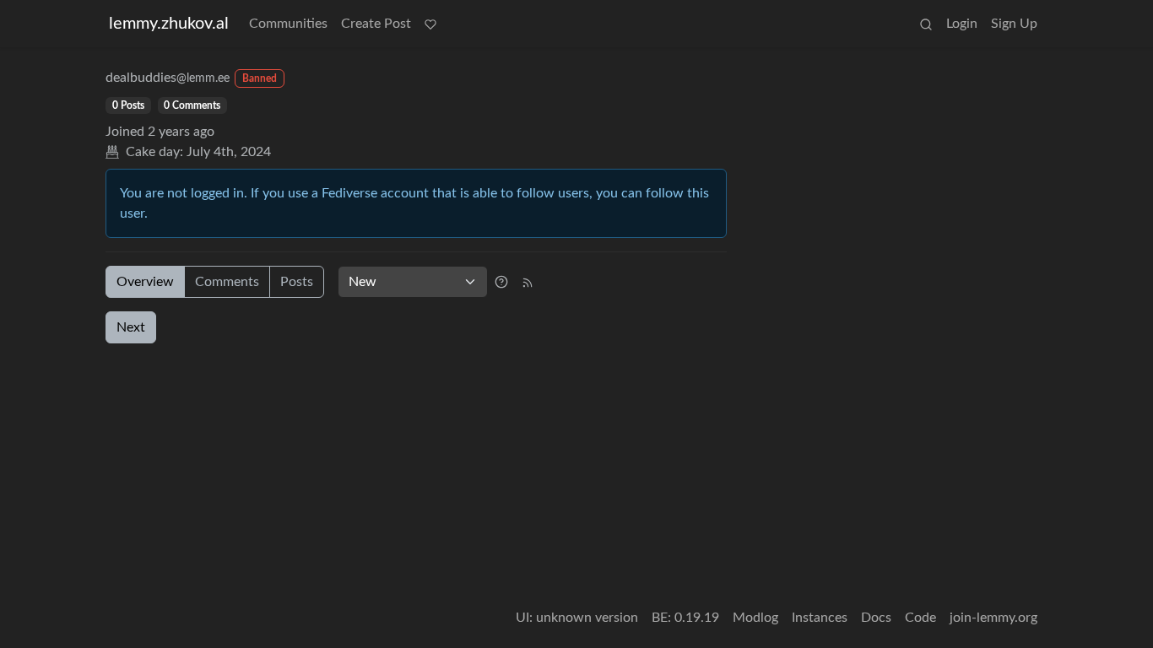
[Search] (925, 23)
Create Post (376, 23)
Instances (819, 617)
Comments (227, 282)
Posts (296, 282)
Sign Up (1014, 23)
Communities (288, 23)
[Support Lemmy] (430, 23)
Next (130, 327)
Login (961, 23)
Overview (145, 282)
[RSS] (527, 282)
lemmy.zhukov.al (169, 23)
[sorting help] (501, 282)
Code (920, 617)
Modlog (755, 617)
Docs (876, 617)
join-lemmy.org (993, 617)
